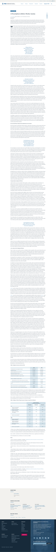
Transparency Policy (4, 529)
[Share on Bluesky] (47, 15)
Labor (17, 517)
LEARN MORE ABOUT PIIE (37, 529)
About (3, 521)
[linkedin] (37, 538)
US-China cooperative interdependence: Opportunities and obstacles (27, 506)
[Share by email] (47, 17)
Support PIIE (46, 3)
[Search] (51, 4)
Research (23, 521)
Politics (19, 517)
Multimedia (23, 528)
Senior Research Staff (5, 535)
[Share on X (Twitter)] (47, 13)
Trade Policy (23, 517)
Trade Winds (13, 540)
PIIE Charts (23, 529)
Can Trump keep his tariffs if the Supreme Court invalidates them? (40, 506)
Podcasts (22, 527)
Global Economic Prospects (15, 535)
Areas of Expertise (14, 523)
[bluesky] (48, 538)
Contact (3, 527)
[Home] (8, 4)
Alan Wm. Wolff (37, 508)
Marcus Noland (25, 508)
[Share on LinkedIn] (47, 14)
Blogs (22, 523)
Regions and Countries (15, 524)
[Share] (47, 18)
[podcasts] (43, 538)
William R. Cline (12, 508)
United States (12, 517)
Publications (23, 524)
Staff (2, 524)
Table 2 (11, 295)
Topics (13, 521)
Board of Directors (4, 523)
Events (41, 3)
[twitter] (34, 538)
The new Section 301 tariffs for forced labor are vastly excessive (15, 506)
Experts (3, 534)
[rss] (46, 538)
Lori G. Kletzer (12, 16)
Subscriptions (4, 528)
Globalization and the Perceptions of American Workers (34, 439)
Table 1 (11, 288)
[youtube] (40, 538)
